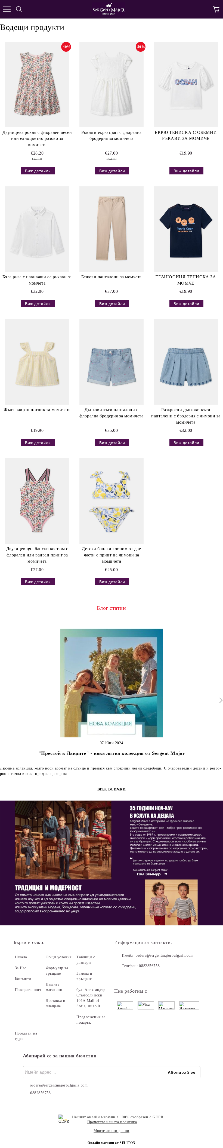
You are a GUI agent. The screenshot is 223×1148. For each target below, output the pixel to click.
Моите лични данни (111, 1131)
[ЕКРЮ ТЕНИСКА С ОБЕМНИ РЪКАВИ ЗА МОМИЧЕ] (185, 84)
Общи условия (59, 957)
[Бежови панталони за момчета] (111, 229)
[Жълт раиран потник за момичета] (37, 362)
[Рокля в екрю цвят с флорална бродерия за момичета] (111, 84)
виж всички (111, 789)
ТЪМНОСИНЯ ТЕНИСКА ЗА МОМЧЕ (186, 280)
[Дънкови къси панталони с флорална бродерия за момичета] (111, 362)
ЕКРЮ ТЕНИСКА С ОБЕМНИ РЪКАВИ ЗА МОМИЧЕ (186, 135)
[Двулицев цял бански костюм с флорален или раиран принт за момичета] (37, 501)
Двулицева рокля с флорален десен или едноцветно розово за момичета (37, 138)
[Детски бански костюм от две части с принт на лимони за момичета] (111, 501)
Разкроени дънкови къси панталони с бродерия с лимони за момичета (185, 415)
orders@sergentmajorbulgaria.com (164, 955)
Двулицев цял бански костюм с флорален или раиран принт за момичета (37, 555)
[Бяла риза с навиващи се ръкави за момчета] (37, 229)
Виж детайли (38, 171)
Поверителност (28, 990)
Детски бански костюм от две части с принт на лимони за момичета (111, 555)
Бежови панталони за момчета (111, 277)
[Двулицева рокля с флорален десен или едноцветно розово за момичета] (37, 84)
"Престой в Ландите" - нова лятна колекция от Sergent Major (111, 753)
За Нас (20, 968)
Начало (21, 957)
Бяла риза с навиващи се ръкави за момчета (37, 280)
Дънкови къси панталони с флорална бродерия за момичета (111, 412)
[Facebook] (121, 976)
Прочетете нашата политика (112, 1122)
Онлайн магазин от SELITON (111, 1143)
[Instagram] (133, 976)
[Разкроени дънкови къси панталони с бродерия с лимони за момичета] (185, 362)
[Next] (220, 700)
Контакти (23, 979)
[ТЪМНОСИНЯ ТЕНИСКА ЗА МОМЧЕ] (185, 229)
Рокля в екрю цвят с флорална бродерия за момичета (111, 135)
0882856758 (149, 966)
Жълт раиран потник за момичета (37, 409)
